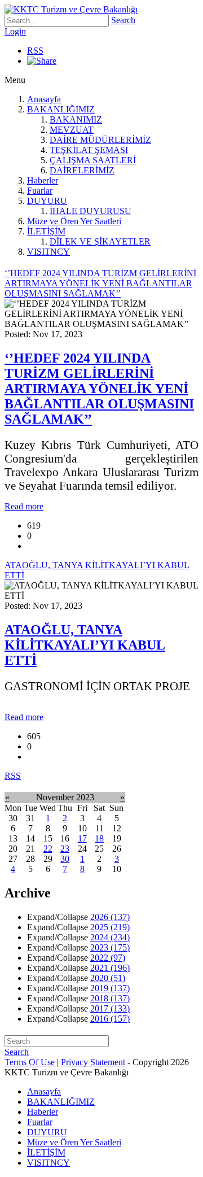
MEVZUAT (72, 129)
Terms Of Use (30, 1062)
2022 (107, 957)
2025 (110, 927)
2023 (110, 947)
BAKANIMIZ (76, 119)
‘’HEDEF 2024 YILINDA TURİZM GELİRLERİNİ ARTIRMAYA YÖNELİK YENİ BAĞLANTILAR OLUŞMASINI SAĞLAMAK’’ (99, 388)
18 (99, 838)
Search (123, 20)
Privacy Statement (93, 1062)
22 (47, 848)
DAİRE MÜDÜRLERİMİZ (100, 140)
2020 (107, 978)
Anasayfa (44, 99)
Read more (24, 506)
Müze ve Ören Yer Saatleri (74, 221)
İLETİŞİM (46, 231)
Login (15, 31)
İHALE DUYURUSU (90, 211)
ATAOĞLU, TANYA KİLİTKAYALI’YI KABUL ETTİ (85, 645)
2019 (110, 988)
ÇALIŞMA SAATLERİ (93, 160)
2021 (110, 968)
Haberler (42, 180)
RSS (35, 50)
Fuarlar (39, 190)
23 (64, 848)
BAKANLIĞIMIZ (61, 109)
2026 (110, 917)
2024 (110, 937)
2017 (110, 1008)
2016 (110, 1018)
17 (82, 838)
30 (64, 859)
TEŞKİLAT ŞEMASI (89, 150)
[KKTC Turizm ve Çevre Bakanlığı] (71, 9)
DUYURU (47, 201)
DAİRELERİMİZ (82, 170)
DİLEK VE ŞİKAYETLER (100, 241)
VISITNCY (48, 251)
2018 (110, 998)
